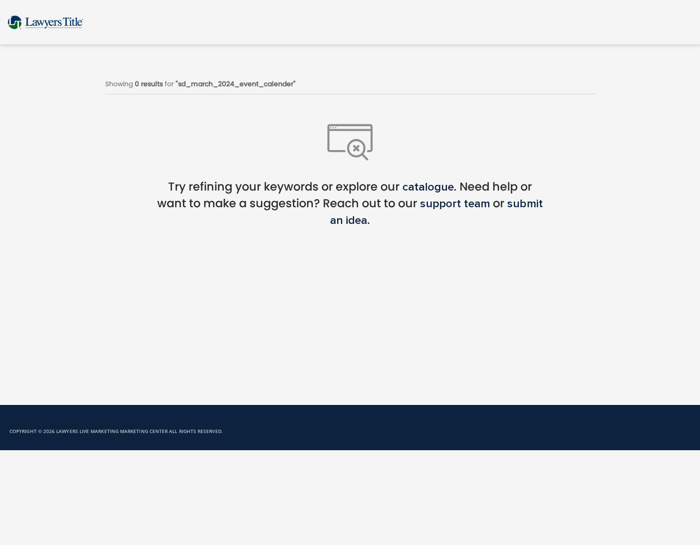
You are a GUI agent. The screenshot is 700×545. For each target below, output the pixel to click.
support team (455, 204)
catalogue (428, 187)
